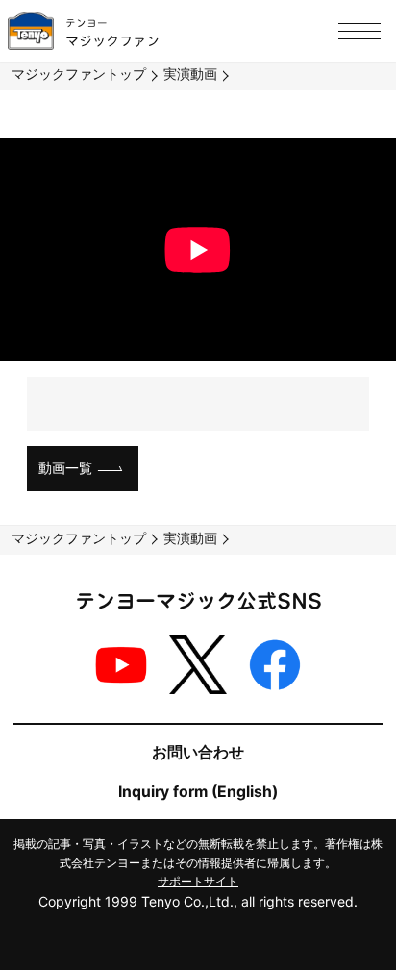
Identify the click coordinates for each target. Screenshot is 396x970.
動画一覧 (65, 468)
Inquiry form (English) (198, 792)
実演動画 (190, 73)
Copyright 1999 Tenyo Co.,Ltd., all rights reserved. (198, 901)
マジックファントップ (79, 73)
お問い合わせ (198, 752)
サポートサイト (198, 881)
